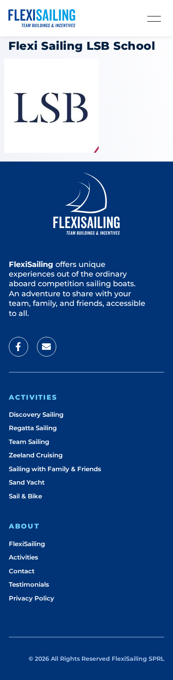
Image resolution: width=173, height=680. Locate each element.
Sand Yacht (27, 482)
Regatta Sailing (33, 428)
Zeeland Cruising (36, 455)
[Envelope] (46, 346)
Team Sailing (29, 442)
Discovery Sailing (36, 414)
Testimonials (29, 584)
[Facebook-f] (18, 346)
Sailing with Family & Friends (55, 469)
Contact (21, 571)
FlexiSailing (27, 544)
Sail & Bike (25, 496)
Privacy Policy (31, 598)
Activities (23, 557)
